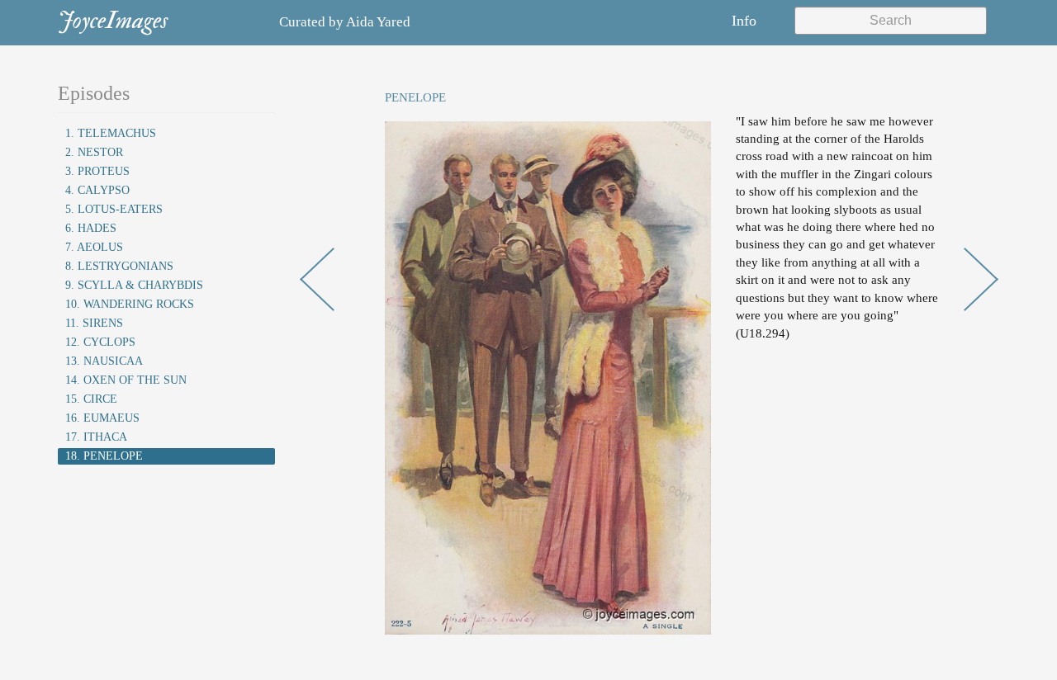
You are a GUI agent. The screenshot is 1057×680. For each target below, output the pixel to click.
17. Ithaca (96, 437)
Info (744, 20)
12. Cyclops (100, 342)
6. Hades (90, 228)
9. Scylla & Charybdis (134, 285)
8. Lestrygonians (119, 266)
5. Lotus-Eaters (114, 209)
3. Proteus (97, 171)
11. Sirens (94, 323)
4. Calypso (97, 190)
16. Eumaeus (102, 418)
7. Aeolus (94, 247)
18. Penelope (104, 456)
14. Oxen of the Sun (126, 380)
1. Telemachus (110, 133)
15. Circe (91, 399)
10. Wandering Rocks (129, 304)
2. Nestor (94, 152)
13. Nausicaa (104, 361)
